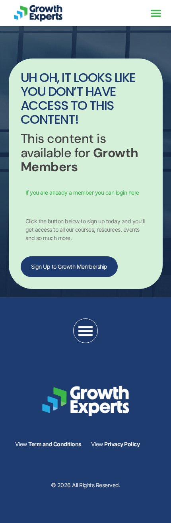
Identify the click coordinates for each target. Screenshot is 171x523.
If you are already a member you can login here (82, 192)
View (48, 444)
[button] (156, 13)
